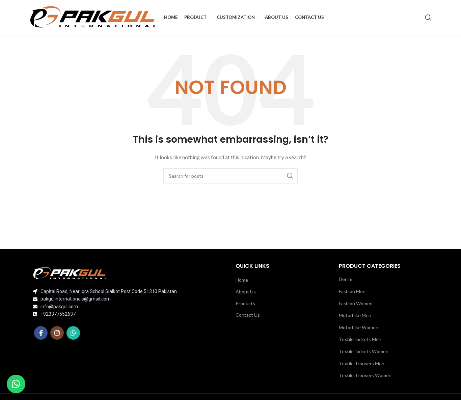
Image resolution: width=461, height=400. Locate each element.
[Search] (428, 17)
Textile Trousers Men (361, 363)
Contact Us (248, 315)
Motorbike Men (355, 315)
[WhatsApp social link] (73, 333)
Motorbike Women (358, 327)
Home (242, 280)
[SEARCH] (290, 175)
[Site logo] (93, 17)
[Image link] (70, 273)
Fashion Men (352, 291)
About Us (246, 291)
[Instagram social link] (57, 333)
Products (245, 303)
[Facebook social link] (41, 333)
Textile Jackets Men (360, 339)
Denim (345, 279)
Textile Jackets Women (363, 351)
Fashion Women (356, 303)
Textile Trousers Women (365, 375)
